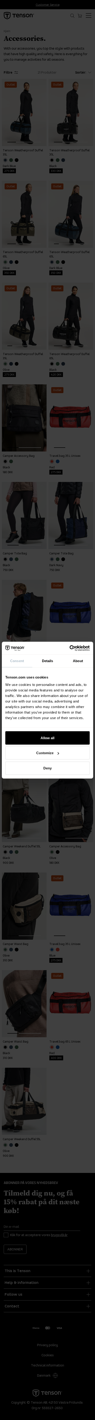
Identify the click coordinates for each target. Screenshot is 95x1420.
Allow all (47, 738)
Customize (44, 753)
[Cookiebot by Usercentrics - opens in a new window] (69, 648)
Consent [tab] (17, 661)
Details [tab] (47, 661)
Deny (47, 768)
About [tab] (78, 661)
